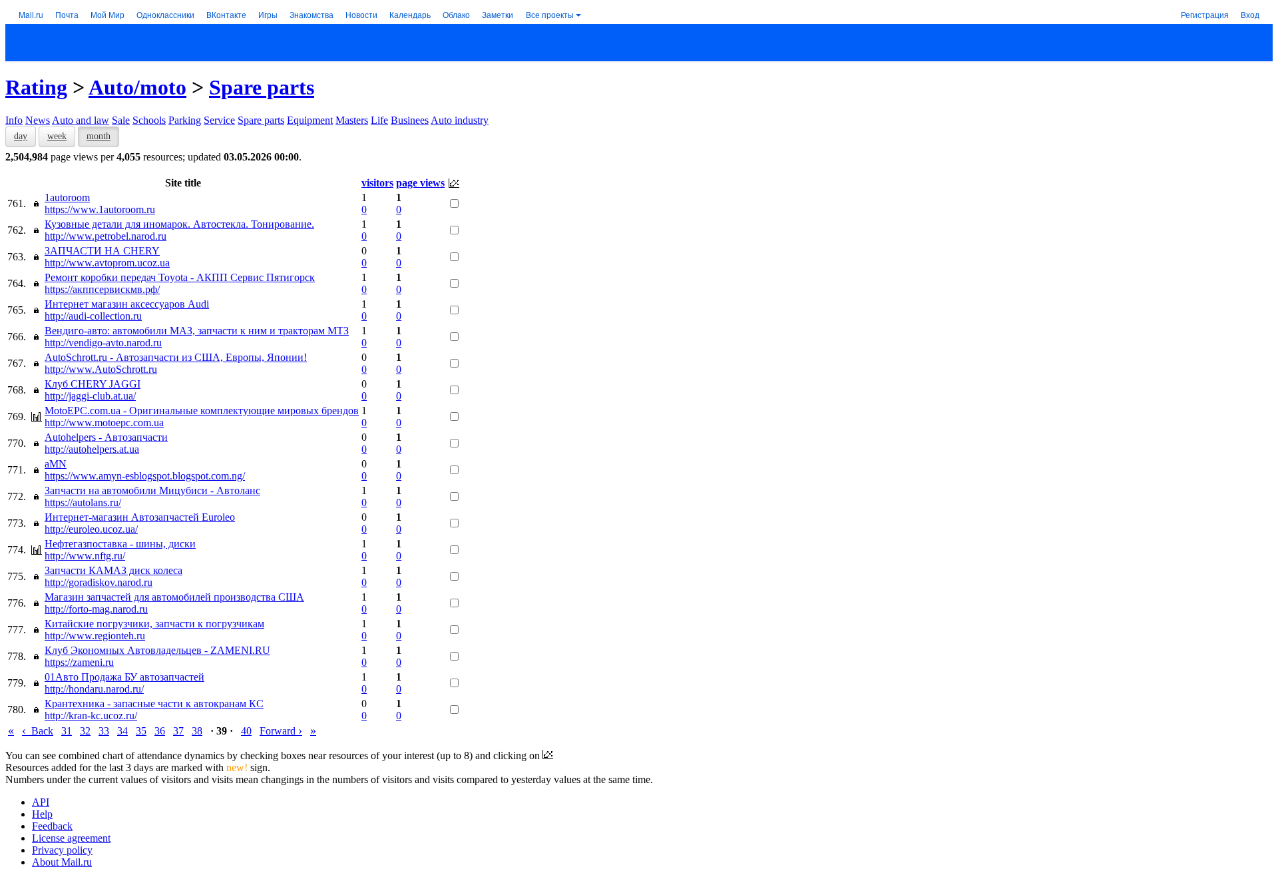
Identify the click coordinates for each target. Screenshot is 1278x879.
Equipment (310, 120)
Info (14, 120)
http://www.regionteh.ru (95, 635)
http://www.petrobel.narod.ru (105, 236)
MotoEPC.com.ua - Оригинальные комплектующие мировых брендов (202, 410)
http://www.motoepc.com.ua (104, 422)
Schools (149, 120)
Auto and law (80, 120)
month (98, 136)
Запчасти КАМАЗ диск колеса (113, 570)
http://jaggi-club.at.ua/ (90, 396)
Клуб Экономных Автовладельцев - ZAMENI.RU (157, 650)
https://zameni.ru (79, 662)
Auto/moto (137, 87)
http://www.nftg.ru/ (85, 555)
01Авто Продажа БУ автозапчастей (124, 677)
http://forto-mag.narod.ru (96, 609)
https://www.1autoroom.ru (100, 209)
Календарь (410, 14)
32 (85, 730)
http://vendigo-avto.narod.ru (103, 342)
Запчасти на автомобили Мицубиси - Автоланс (152, 490)
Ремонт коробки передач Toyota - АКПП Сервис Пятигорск (180, 277)
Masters (351, 120)
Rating (36, 87)
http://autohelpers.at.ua (92, 449)
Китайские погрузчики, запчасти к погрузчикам (154, 623)
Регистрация (1205, 14)
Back (37, 730)
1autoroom (67, 197)
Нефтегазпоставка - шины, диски (120, 543)
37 (178, 730)
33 (104, 730)
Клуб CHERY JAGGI (92, 384)
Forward (281, 730)
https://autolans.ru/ (83, 502)
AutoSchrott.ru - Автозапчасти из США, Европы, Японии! (176, 357)
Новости (361, 14)
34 (122, 730)
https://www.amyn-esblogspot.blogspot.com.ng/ (145, 475)
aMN (56, 463)
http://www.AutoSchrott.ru (101, 369)
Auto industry (460, 120)
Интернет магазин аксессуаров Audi (127, 304)
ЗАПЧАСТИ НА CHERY (102, 250)
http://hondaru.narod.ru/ (94, 689)
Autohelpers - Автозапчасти (106, 437)
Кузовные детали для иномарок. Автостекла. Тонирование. (179, 224)
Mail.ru (31, 14)
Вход (1250, 14)
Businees (410, 120)
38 (197, 730)
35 (141, 730)
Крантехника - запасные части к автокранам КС (154, 703)
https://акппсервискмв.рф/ (102, 289)
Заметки (497, 14)
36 (159, 730)
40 (246, 730)
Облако (456, 14)
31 (66, 730)
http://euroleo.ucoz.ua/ (91, 529)
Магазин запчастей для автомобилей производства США (174, 597)
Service (219, 120)
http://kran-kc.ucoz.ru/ (91, 715)
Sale (121, 120)
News (37, 120)
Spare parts (261, 87)
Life (379, 120)
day (20, 136)
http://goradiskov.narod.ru (98, 582)
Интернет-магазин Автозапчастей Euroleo (140, 517)
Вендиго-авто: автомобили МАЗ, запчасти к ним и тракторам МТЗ (197, 330)
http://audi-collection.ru (93, 316)
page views (420, 182)
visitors (377, 182)
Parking (184, 120)
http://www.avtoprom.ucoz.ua (107, 262)
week (57, 136)
